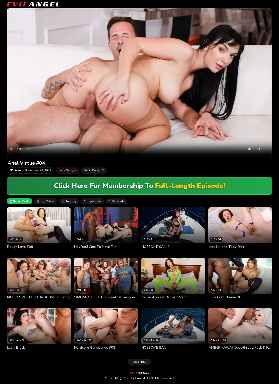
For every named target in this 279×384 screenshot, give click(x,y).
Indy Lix (213, 253)
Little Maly (233, 354)
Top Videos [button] (47, 201)
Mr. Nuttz (79, 303)
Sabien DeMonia (165, 253)
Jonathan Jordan (125, 303)
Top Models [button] (94, 201)
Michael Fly (125, 354)
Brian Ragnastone (49, 303)
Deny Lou (28, 253)
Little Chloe (14, 253)
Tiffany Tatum (82, 253)
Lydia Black (13, 354)
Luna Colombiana (219, 303)
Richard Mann (166, 303)
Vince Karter (255, 303)
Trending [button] (70, 201)
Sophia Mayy (81, 354)
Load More (139, 362)
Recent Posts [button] (21, 201)
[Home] (33, 4)
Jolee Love (147, 253)
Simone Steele (95, 303)
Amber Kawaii (217, 354)
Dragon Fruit (14, 303)
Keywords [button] (118, 201)
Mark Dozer (110, 354)
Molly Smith (30, 303)
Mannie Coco (238, 303)
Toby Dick (225, 253)
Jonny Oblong (184, 253)
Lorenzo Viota (30, 354)
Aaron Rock (120, 253)
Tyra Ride (182, 354)
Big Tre (110, 303)
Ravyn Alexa (149, 303)
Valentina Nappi (102, 253)
